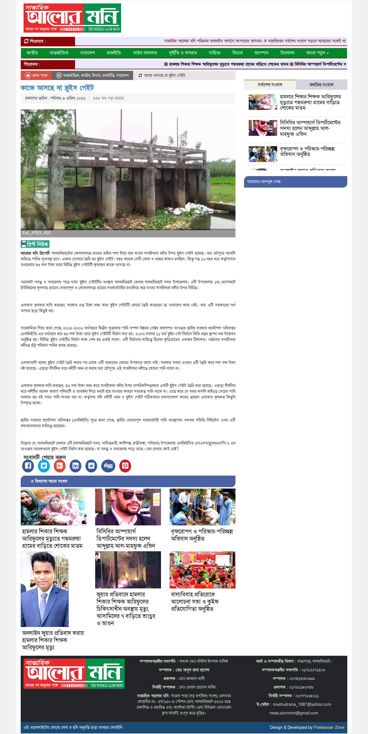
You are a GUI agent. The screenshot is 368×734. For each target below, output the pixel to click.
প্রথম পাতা (39, 75)
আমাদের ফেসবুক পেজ (264, 181)
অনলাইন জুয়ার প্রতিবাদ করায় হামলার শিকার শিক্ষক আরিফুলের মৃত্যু (53, 640)
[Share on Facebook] (28, 466)
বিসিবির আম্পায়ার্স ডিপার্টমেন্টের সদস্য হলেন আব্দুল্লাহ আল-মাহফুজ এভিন (126, 539)
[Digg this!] (108, 466)
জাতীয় (32, 53)
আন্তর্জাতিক (58, 53)
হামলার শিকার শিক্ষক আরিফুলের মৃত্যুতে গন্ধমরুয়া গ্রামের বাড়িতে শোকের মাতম (209, 64)
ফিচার (238, 53)
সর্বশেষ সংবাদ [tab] (270, 85)
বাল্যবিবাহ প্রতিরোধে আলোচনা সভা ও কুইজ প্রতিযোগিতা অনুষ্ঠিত (194, 602)
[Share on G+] (60, 466)
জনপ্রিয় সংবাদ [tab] (322, 85)
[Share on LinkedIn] (75, 466)
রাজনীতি (114, 53)
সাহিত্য (215, 53)
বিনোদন (287, 53)
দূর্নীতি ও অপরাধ (183, 53)
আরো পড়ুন (316, 53)
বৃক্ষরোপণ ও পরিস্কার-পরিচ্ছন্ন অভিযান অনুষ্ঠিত (202, 535)
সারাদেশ (87, 53)
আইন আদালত (145, 53)
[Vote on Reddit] (91, 466)
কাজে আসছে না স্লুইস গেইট (57, 87)
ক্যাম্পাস (261, 53)
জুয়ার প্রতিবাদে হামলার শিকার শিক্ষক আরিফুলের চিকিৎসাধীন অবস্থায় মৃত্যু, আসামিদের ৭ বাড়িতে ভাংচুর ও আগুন (126, 609)
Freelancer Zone (329, 727)
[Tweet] (44, 466)
